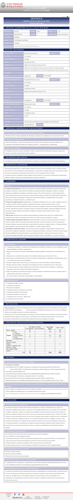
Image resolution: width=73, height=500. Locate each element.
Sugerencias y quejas (45, 497)
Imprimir (64, 16)
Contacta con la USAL (8, 494)
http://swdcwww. (36, 393)
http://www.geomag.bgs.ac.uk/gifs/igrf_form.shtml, (19, 393)
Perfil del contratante (37, 497)
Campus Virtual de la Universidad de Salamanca (26, 46)
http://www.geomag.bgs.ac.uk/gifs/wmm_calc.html (54, 389)
